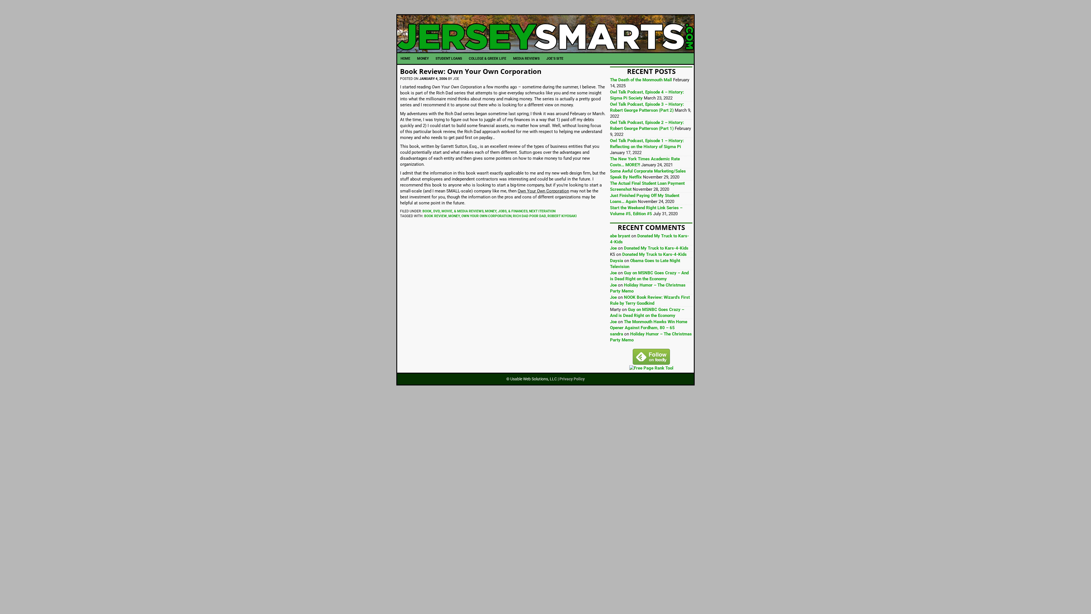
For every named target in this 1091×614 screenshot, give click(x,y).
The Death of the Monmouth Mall (641, 79)
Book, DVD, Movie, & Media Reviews (453, 211)
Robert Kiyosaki (562, 216)
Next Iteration (542, 211)
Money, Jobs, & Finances (506, 211)
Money (454, 216)
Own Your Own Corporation (486, 216)
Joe (613, 248)
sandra (616, 334)
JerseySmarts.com (545, 33)
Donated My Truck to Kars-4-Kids (656, 248)
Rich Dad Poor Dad (529, 216)
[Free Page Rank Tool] (651, 368)
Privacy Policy (572, 379)
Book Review (435, 216)
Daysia (616, 260)
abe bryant (620, 235)
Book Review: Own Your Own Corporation (471, 71)
